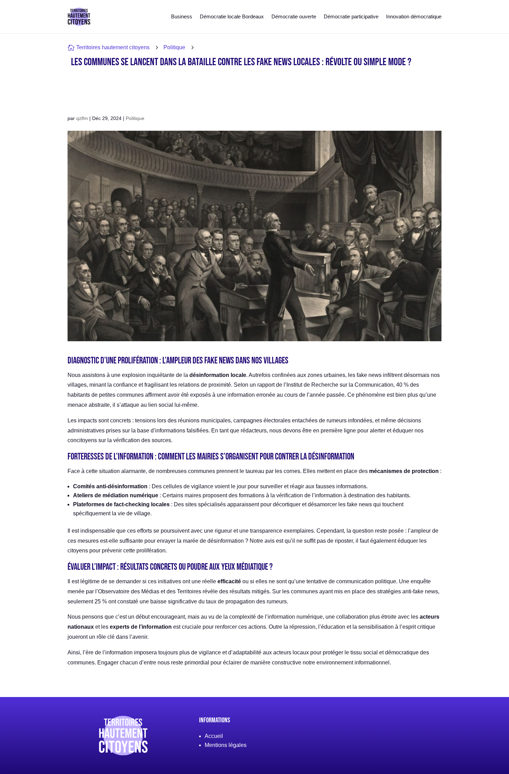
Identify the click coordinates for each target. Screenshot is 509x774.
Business (181, 16)
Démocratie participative (351, 16)
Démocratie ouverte (293, 16)
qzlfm (82, 118)
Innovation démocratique (413, 16)
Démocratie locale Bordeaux (232, 16)
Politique (174, 47)
